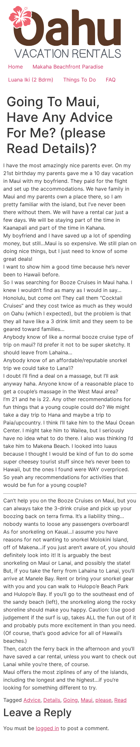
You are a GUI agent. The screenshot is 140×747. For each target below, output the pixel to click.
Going (70, 700)
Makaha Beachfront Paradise (68, 66)
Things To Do (79, 79)
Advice (31, 700)
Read (120, 700)
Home (15, 66)
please (103, 700)
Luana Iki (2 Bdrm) (30, 79)
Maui (86, 700)
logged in (47, 728)
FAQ (111, 79)
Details (51, 700)
